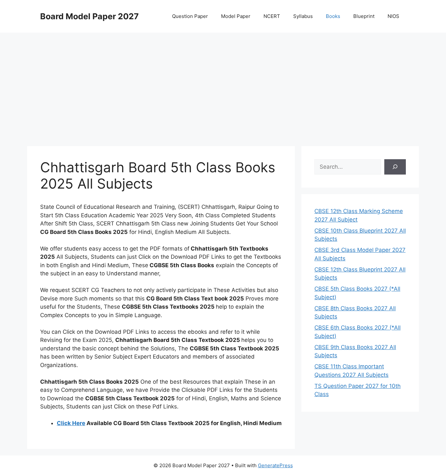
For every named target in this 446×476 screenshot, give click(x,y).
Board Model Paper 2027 (89, 16)
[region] (223, 85)
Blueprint (363, 16)
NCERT (271, 16)
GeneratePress (275, 465)
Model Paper (235, 16)
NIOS (393, 16)
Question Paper (190, 16)
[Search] (395, 167)
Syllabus (303, 16)
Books (333, 16)
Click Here (71, 423)
